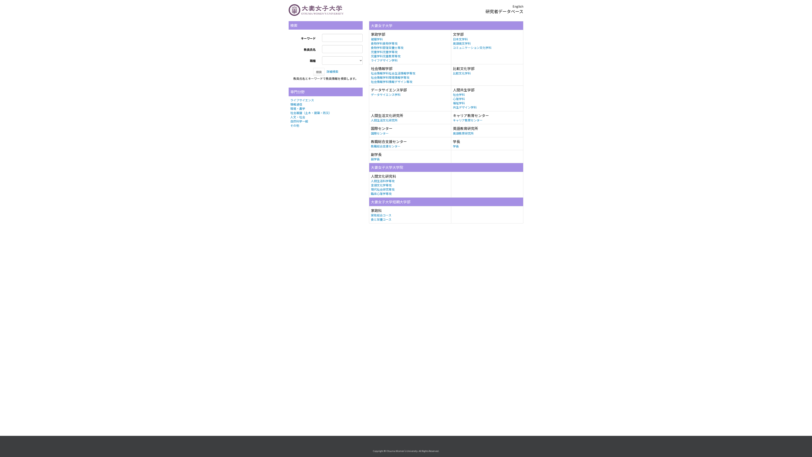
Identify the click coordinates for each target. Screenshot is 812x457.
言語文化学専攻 (381, 185)
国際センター (380, 133)
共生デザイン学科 (465, 107)
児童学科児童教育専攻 (386, 56)
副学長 (375, 159)
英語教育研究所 (463, 133)
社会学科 (459, 94)
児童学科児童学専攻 (384, 52)
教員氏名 (310, 49)
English (518, 6)
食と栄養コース (381, 219)
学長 (456, 146)
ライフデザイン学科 (384, 60)
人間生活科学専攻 (383, 181)
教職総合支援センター (386, 146)
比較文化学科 (462, 73)
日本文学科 (460, 39)
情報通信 (296, 104)
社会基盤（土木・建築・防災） (311, 113)
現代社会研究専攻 (383, 189)
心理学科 (459, 99)
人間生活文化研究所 (384, 120)
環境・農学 (297, 108)
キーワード (308, 38)
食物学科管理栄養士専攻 (387, 47)
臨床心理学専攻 (381, 193)
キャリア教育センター (468, 120)
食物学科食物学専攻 (384, 43)
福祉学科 (459, 103)
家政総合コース (381, 215)
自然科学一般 (299, 121)
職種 (313, 61)
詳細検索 (332, 71)
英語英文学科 (462, 43)
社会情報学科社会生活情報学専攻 (393, 73)
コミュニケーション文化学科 (472, 47)
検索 (319, 72)
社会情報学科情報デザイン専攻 (391, 82)
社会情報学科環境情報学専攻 (390, 77)
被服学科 (377, 39)
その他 (294, 125)
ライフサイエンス (302, 100)
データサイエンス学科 (386, 94)
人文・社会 (297, 117)
